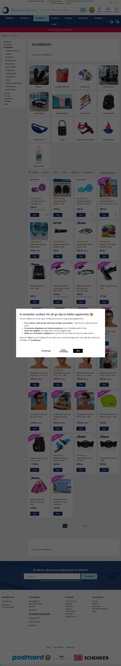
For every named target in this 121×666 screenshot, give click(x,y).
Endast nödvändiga (63, 351)
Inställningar (46, 351)
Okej (78, 351)
